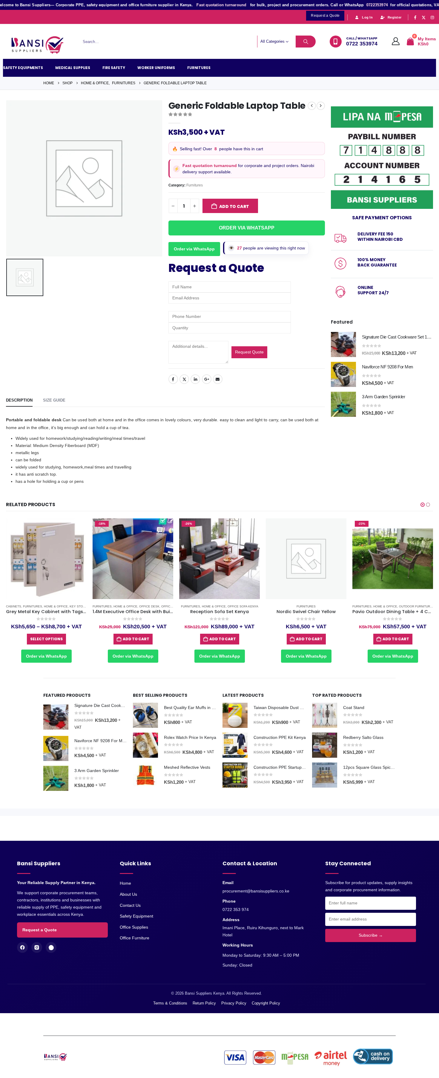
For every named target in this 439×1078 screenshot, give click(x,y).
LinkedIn (195, 379)
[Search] (306, 42)
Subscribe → (371, 935)
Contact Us (130, 905)
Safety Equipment (136, 916)
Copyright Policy (266, 1003)
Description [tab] (19, 400)
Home (125, 883)
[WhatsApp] (51, 947)
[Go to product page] (343, 344)
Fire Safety (113, 67)
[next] (321, 106)
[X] (424, 17)
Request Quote (249, 352)
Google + (206, 379)
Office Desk (149, 606)
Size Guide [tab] (54, 400)
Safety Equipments (23, 67)
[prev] (312, 106)
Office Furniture (134, 937)
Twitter (184, 379)
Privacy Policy (233, 1003)
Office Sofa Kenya (243, 606)
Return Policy (204, 1003)
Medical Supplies (72, 67)
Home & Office (56, 606)
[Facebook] (415, 17)
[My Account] (395, 41)
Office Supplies (134, 927)
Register (394, 17)
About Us (128, 894)
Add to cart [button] (136, 638)
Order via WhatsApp (194, 248)
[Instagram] (432, 17)
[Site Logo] (40, 45)
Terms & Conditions (170, 1003)
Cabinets (13, 606)
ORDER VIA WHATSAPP (246, 227)
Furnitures (199, 67)
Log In (367, 17)
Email (217, 379)
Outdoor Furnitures (416, 606)
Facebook (173, 379)
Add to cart (234, 206)
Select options (46, 638)
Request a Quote (39, 929)
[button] (422, 504)
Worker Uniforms (156, 67)
